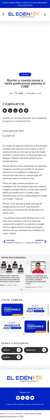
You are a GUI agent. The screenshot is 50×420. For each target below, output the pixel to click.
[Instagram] (23, 398)
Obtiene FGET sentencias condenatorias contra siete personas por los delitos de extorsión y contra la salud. (10, 278)
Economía (25, 74)
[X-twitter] (27, 398)
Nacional (28, 287)
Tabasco (6, 350)
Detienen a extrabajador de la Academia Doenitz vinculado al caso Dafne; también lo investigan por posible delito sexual (37, 279)
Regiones (3, 285)
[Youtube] (32, 398)
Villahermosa (31, 350)
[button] (5, 110)
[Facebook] (18, 398)
